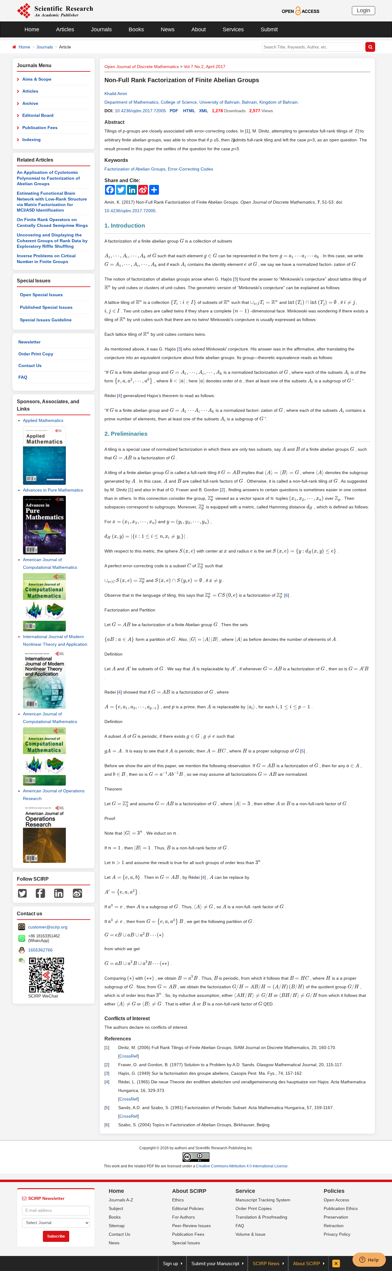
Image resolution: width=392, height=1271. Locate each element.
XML (203, 110)
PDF (174, 110)
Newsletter (29, 341)
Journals (101, 29)
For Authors (183, 1217)
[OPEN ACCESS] (300, 10)
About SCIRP (189, 1191)
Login (363, 10)
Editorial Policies (188, 1208)
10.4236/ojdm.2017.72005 (140, 110)
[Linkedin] (58, 892)
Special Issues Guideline (46, 319)
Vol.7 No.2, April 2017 (204, 66)
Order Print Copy (35, 353)
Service (245, 1191)
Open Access (336, 1199)
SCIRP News (266, 1263)
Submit (269, 29)
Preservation (336, 1217)
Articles (65, 29)
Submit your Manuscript (215, 1263)
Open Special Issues (41, 294)
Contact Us (30, 365)
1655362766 (40, 950)
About (198, 29)
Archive (30, 103)
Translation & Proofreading (261, 1217)
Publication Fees (40, 127)
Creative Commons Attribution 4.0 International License (242, 1166)
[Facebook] (40, 892)
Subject (116, 1208)
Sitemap (117, 1225)
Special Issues (186, 1242)
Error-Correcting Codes (190, 169)
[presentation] (182, 241)
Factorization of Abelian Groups (134, 169)
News (168, 29)
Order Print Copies (254, 1208)
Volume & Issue (251, 1234)
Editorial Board (38, 115)
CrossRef (128, 1056)
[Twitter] (22, 892)
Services (233, 29)
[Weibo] (77, 892)
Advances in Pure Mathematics (53, 490)
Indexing (31, 139)
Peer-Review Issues (191, 1225)
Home (31, 29)
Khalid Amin (115, 93)
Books (136, 29)
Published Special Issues (46, 307)
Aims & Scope (36, 79)
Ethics (178, 1199)
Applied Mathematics (43, 420)
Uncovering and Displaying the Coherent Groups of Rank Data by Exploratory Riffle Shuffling (52, 240)
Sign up (170, 1263)
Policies (334, 1191)
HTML (189, 110)
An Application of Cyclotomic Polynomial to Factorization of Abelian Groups (48, 178)
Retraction (334, 1225)
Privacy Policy (337, 1234)
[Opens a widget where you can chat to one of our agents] (369, 1260)
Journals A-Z (121, 1199)
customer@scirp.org (47, 927)
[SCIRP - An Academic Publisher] (55, 10)
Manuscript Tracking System (263, 1199)
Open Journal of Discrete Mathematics (141, 66)
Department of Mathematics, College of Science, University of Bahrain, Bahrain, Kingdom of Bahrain (201, 102)
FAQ (22, 377)
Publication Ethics (341, 1208)
